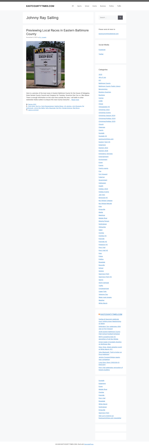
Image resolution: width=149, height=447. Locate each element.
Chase (101, 104)
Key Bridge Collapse (105, 200)
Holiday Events (104, 192)
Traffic (119, 6)
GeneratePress (88, 444)
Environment (103, 159)
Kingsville (102, 209)
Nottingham (103, 224)
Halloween (102, 183)
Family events (103, 168)
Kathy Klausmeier (51, 108)
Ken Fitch (58, 108)
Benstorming (103, 89)
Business (103, 6)
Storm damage (104, 283)
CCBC (101, 101)
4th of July (102, 77)
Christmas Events (105, 112)
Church (101, 124)
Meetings (102, 215)
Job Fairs (102, 195)
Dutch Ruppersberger (47, 106)
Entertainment (103, 156)
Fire (100, 171)
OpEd (100, 230)
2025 (100, 74)
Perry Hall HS (103, 250)
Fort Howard (103, 174)
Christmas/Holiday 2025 (107, 121)
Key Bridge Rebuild (105, 203)
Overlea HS (102, 236)
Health (101, 186)
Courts (101, 130)
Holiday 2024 (103, 189)
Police (101, 256)
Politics (111, 6)
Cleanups (102, 127)
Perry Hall (102, 247)
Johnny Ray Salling (39, 108)
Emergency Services (106, 154)
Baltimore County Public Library (109, 86)
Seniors (101, 271)
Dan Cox (38, 106)
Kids (100, 206)
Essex (101, 162)
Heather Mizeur (58, 106)
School (87, 6)
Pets (100, 253)
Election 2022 (32, 104)
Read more (75, 100)
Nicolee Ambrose (67, 108)
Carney (101, 98)
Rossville (102, 265)
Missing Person (104, 221)
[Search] (120, 18)
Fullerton (102, 177)
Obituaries (102, 227)
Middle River (103, 218)
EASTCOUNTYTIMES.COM (40, 6)
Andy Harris (31, 106)
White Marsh (103, 303)
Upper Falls (102, 291)
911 (73, 6)
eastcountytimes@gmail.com (109, 34)
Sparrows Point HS (105, 277)
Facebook (102, 50)
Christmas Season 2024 (107, 115)
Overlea (101, 233)
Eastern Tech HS (104, 142)
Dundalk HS (103, 136)
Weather (101, 300)
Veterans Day (103, 294)
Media (101, 212)
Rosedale (102, 262)
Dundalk (101, 133)
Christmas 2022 (104, 110)
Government (103, 180)
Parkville (101, 239)
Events (95, 6)
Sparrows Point (104, 274)
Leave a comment (33, 110)
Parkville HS (103, 242)
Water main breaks (105, 297)
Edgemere (102, 145)
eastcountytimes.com (106, 139)
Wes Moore (76, 108)
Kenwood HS (103, 198)
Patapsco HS (103, 244)
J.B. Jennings (68, 106)
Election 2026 (103, 151)
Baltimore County (105, 83)
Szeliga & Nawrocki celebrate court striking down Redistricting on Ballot (110, 321)
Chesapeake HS (104, 107)
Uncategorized (104, 288)
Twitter (101, 54)
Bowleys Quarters (105, 92)
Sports (79, 6)
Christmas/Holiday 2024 (107, 118)
